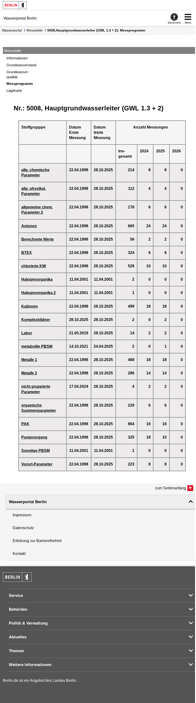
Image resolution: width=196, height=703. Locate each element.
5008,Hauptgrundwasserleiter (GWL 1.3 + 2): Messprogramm (96, 30)
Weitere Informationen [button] (30, 664)
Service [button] (16, 595)
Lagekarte (14, 90)
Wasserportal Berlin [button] (28, 502)
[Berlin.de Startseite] (15, 5)
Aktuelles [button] (18, 637)
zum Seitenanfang (170, 488)
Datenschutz (23, 528)
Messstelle (35, 30)
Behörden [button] (18, 609)
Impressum (22, 515)
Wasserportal (12, 30)
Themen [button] (16, 651)
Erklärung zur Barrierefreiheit (37, 541)
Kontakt (19, 554)
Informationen (17, 58)
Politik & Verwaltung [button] (28, 623)
